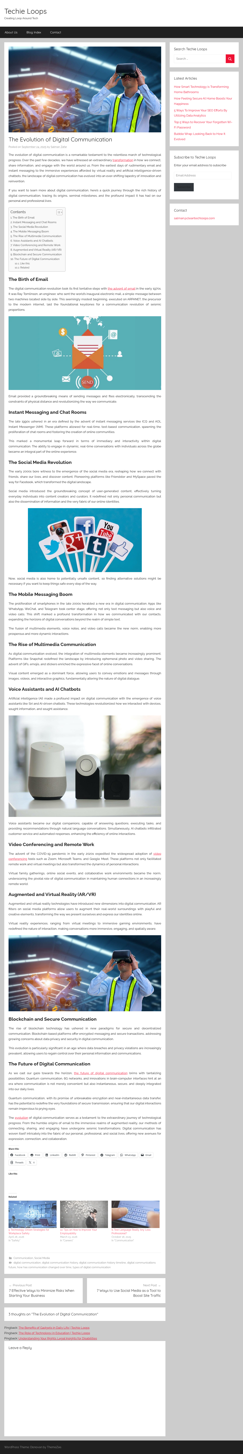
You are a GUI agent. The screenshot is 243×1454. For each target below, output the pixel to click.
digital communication (27, 1262)
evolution (21, 1117)
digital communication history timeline (102, 1262)
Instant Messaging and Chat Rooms (34, 222)
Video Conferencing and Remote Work (36, 245)
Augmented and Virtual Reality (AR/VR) (37, 249)
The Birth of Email (24, 217)
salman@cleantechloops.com (194, 218)
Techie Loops (25, 11)
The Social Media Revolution (30, 226)
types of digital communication (92, 1267)
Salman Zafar (59, 147)
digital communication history (60, 1262)
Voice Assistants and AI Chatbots (33, 240)
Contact (55, 32)
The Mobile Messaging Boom (31, 231)
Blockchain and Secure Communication (37, 254)
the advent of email (121, 288)
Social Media (42, 1258)
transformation (123, 160)
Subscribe (184, 187)
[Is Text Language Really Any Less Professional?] (136, 1214)
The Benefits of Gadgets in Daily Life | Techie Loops (54, 1327)
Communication (23, 1258)
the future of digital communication (101, 1073)
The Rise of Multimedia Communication (37, 236)
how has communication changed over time (44, 1267)
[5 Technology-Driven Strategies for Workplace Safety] (33, 1214)
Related (24, 267)
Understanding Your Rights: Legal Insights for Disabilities (58, 1338)
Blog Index (34, 32)
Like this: (25, 263)
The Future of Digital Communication (37, 259)
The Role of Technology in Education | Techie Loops (54, 1333)
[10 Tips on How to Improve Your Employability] (84, 1214)
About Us (11, 32)
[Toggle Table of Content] (58, 212)
